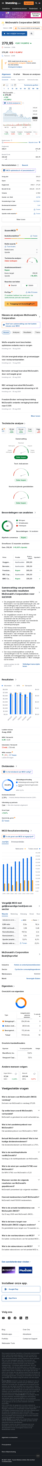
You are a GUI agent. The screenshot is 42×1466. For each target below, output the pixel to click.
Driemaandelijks (17, 842)
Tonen (24, 943)
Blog (3, 1330)
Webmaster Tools (8, 1343)
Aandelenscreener (19, 9)
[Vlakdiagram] (7, 85)
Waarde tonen (33, 142)
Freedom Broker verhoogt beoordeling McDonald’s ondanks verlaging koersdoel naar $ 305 (20, 402)
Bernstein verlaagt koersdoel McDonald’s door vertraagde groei (20, 372)
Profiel (13, 80)
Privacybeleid (6, 1444)
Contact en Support (30, 1339)
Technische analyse (12, 423)
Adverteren (27, 1334)
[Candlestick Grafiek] (4, 85)
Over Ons (26, 1330)
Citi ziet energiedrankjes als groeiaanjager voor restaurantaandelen (20, 358)
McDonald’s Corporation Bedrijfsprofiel (15, 954)
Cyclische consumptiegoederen (27, 969)
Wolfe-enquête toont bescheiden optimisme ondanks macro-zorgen (17, 343)
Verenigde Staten (33, 978)
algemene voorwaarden (10, 1437)
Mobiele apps (7, 1334)
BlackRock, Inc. (8, 1053)
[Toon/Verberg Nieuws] (15, 85)
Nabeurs (7, 56)
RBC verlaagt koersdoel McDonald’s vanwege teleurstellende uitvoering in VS (20, 386)
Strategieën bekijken (15, 67)
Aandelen (6, 9)
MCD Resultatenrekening (15, 830)
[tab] (12, 430)
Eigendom (21, 80)
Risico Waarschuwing (9, 1452)
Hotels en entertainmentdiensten (27, 965)
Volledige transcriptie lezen (31, 665)
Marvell (24, 1073)
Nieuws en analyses (31, 74)
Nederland (33, 9)
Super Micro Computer (11, 1073)
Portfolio (5, 1339)
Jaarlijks (5, 842)
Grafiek (16, 74)
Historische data (32, 80)
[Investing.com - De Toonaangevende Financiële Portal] (13, 3)
